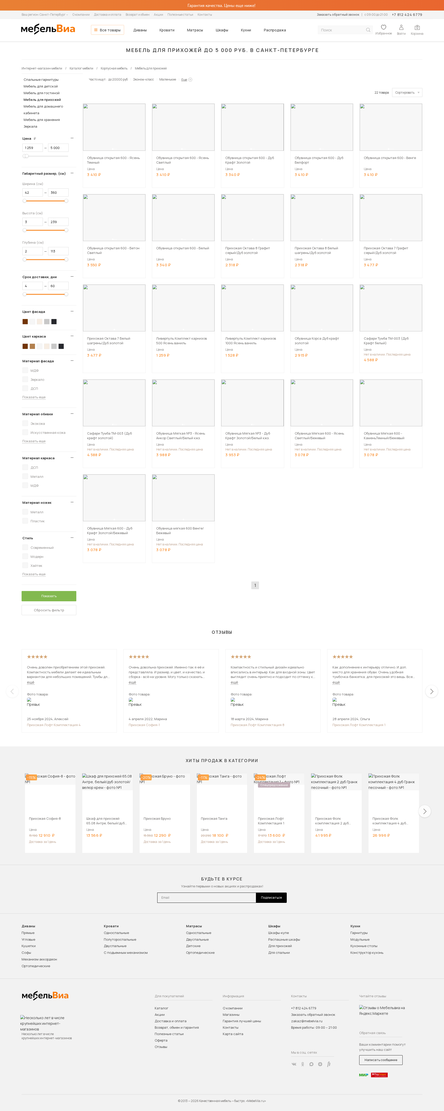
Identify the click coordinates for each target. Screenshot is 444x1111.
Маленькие (167, 79)
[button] (113, 149)
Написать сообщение (381, 1060)
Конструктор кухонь (366, 952)
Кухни (246, 30)
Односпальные (116, 932)
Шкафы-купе (278, 932)
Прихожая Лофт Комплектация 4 (54, 724)
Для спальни (279, 952)
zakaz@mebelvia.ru (306, 1021)
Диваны (140, 30)
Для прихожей (280, 946)
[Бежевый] (39, 321)
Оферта (161, 1040)
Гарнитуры (359, 932)
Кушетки (29, 946)
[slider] (24, 156)
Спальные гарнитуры (41, 79)
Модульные (359, 939)
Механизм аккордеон (39, 959)
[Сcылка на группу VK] (294, 1064)
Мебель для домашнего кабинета (43, 109)
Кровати (167, 30)
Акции (158, 14)
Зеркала (30, 126)
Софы (26, 952)
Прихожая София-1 (144, 724)
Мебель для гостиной (42, 93)
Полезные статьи (180, 14)
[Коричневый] (32, 346)
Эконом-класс (143, 79)
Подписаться (271, 897)
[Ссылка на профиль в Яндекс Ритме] (329, 1064)
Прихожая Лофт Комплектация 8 (257, 724)
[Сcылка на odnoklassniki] (303, 1064)
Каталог (161, 1008)
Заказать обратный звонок (338, 14)
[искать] (368, 30)
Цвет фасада (33, 311)
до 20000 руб (118, 79)
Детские (193, 946)
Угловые (28, 939)
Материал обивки (37, 414)
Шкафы (222, 30)
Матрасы (195, 30)
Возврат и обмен (138, 14)
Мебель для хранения (42, 119)
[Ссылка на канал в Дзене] (320, 1064)
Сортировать (404, 92)
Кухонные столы (363, 946)
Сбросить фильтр (49, 610)
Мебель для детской (41, 86)
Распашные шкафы (284, 939)
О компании (81, 14)
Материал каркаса (38, 458)
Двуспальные (115, 946)
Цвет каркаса (34, 336)
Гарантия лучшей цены (242, 1021)
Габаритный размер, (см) (44, 173)
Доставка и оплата (107, 14)
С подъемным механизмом (126, 952)
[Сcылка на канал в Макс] (311, 1064)
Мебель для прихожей (42, 99)
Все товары (110, 30)
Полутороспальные (120, 939)
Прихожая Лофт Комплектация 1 (358, 724)
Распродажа (275, 30)
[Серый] (47, 321)
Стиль (27, 538)
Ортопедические (36, 966)
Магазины (231, 1014)
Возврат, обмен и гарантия (177, 1027)
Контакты (205, 14)
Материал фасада (38, 361)
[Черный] (54, 321)
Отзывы (161, 1046)
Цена (31, 138)
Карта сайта (233, 1033)
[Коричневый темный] (25, 321)
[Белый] (32, 321)
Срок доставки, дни (39, 277)
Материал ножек (36, 502)
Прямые (28, 932)
